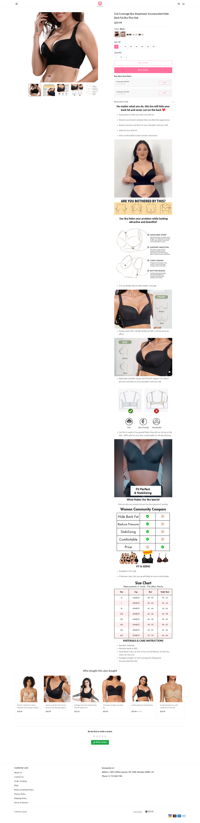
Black (122, 29)
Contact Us (19, 777)
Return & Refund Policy (24, 790)
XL (125, 46)
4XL (142, 46)
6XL (154, 46)
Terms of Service (21, 803)
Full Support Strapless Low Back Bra (113, 706)
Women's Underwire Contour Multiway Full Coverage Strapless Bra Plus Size (27, 706)
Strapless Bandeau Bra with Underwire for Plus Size (169, 706)
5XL (148, 46)
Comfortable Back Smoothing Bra (142, 705)
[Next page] (97, 90)
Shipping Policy (20, 798)
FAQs (16, 786)
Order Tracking (20, 781)
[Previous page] (29, 90)
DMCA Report (138, 812)
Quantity (118, 53)
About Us (18, 773)
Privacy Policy (20, 794)
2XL (131, 46)
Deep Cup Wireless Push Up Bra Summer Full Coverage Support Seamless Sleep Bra (56, 706)
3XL (137, 46)
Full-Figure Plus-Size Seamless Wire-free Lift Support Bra (85, 706)
